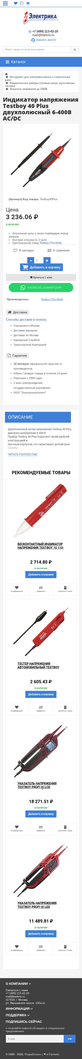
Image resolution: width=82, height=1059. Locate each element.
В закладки (26, 250)
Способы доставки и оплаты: (26, 319)
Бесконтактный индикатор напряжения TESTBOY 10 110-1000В (41, 547)
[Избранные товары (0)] (15, 3)
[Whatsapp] (41, 287)
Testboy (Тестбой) (50, 242)
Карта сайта (10, 1048)
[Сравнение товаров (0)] (21, 3)
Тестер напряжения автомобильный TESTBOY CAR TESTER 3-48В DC (38, 667)
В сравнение (61, 250)
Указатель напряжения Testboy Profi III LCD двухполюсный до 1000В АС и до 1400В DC (40, 789)
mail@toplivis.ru (43, 35)
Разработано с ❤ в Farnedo (42, 1054)
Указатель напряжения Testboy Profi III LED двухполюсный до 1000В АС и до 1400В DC (40, 908)
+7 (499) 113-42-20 (45, 31)
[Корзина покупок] (27, 3)
